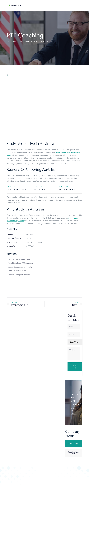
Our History (39, 482)
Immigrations (65, 502)
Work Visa (75, 489)
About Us (38, 495)
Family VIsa (65, 489)
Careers (79, 531)
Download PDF (73, 443)
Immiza (21, 531)
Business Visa (75, 483)
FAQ (36, 491)
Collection (75, 498)
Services (66, 531)
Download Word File (73, 453)
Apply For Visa (73, 410)
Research (75, 494)
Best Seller (64, 498)
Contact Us (39, 487)
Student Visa (63, 483)
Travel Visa (64, 494)
